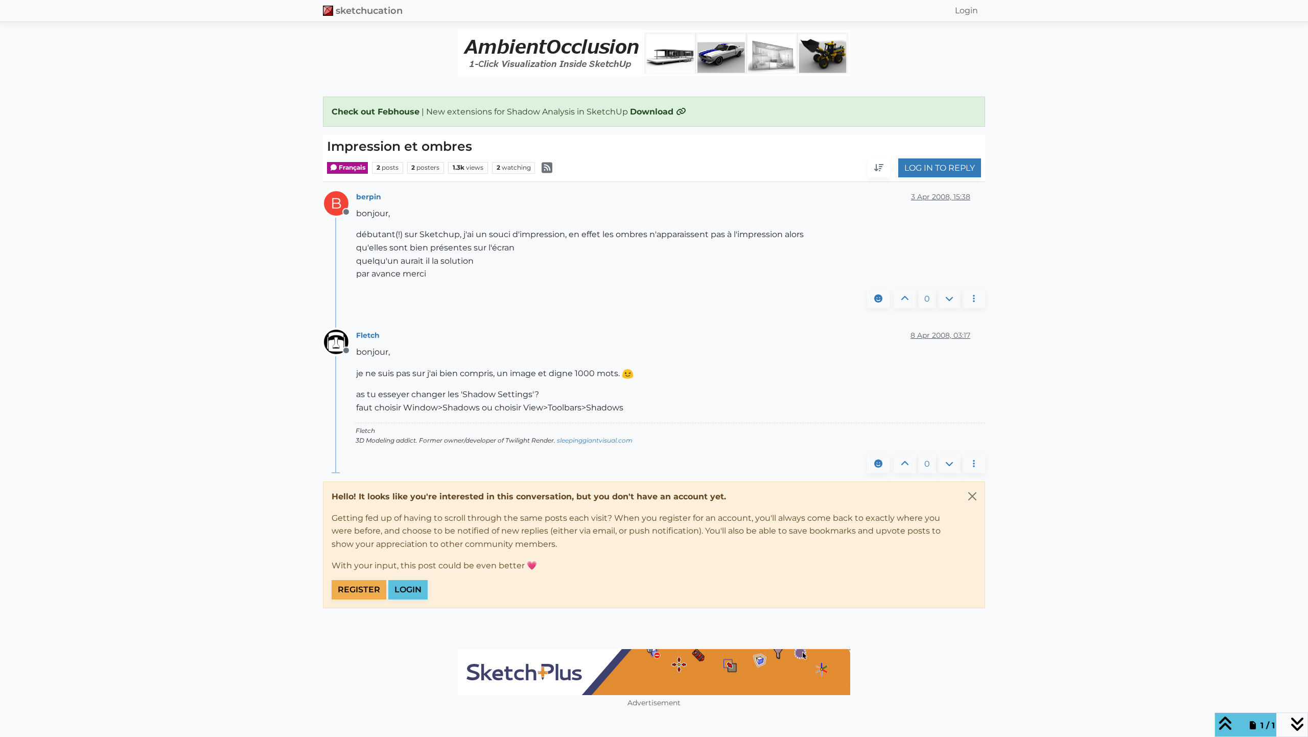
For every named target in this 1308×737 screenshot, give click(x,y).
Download (653, 112)
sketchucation (369, 10)
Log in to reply (939, 168)
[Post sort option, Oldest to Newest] (879, 168)
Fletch (368, 335)
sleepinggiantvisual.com (595, 440)
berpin (368, 196)
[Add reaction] (878, 299)
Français (351, 167)
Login (408, 589)
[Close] (972, 496)
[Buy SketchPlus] (654, 672)
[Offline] (340, 342)
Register (359, 589)
